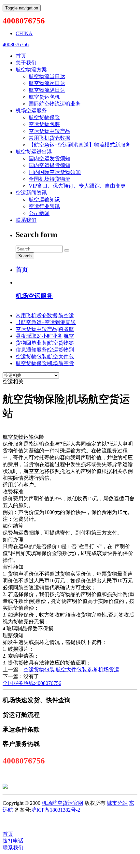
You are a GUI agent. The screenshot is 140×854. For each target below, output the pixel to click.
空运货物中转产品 (49, 131)
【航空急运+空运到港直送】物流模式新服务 (80, 145)
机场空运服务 (31, 110)
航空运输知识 (44, 199)
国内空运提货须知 (49, 165)
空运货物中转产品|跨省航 (45, 329)
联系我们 (26, 220)
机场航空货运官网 (62, 803)
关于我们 (26, 62)
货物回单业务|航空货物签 (45, 343)
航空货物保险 (44, 117)
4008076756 (16, 44)
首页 (21, 56)
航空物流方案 (31, 69)
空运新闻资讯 (31, 192)
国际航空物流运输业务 (55, 104)
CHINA (24, 33)
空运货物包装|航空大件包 (45, 356)
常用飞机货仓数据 (49, 138)
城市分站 (117, 803)
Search (25, 255)
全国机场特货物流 (49, 179)
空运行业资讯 (44, 206)
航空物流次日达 (47, 83)
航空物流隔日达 (47, 90)
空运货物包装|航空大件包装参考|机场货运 (71, 669)
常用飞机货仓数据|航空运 (45, 315)
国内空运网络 (56, 822)
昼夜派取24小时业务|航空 (45, 336)
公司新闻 (39, 213)
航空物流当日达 (47, 76)
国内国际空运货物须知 (55, 172)
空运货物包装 (44, 124)
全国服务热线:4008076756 (32, 683)
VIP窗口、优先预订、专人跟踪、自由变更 (77, 186)
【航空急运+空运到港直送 (46, 322)
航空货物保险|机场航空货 (45, 363)
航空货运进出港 (34, 151)
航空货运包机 (44, 97)
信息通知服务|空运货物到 (45, 349)
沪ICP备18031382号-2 (55, 810)
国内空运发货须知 (49, 158)
